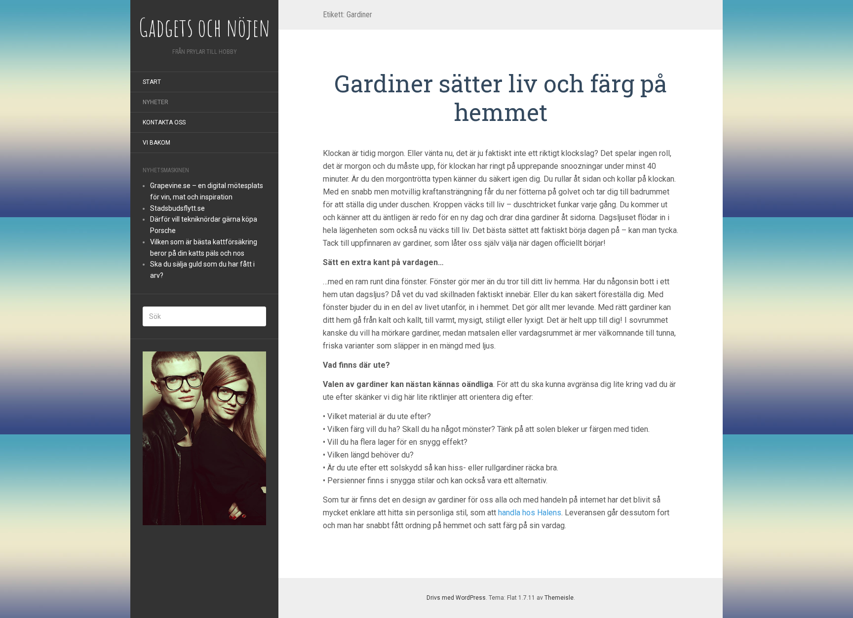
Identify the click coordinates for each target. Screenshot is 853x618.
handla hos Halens (529, 512)
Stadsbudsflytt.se (177, 208)
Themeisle (559, 597)
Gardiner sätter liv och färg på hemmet (500, 97)
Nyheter (155, 102)
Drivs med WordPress (456, 597)
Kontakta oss (164, 122)
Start (152, 81)
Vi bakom (156, 142)
